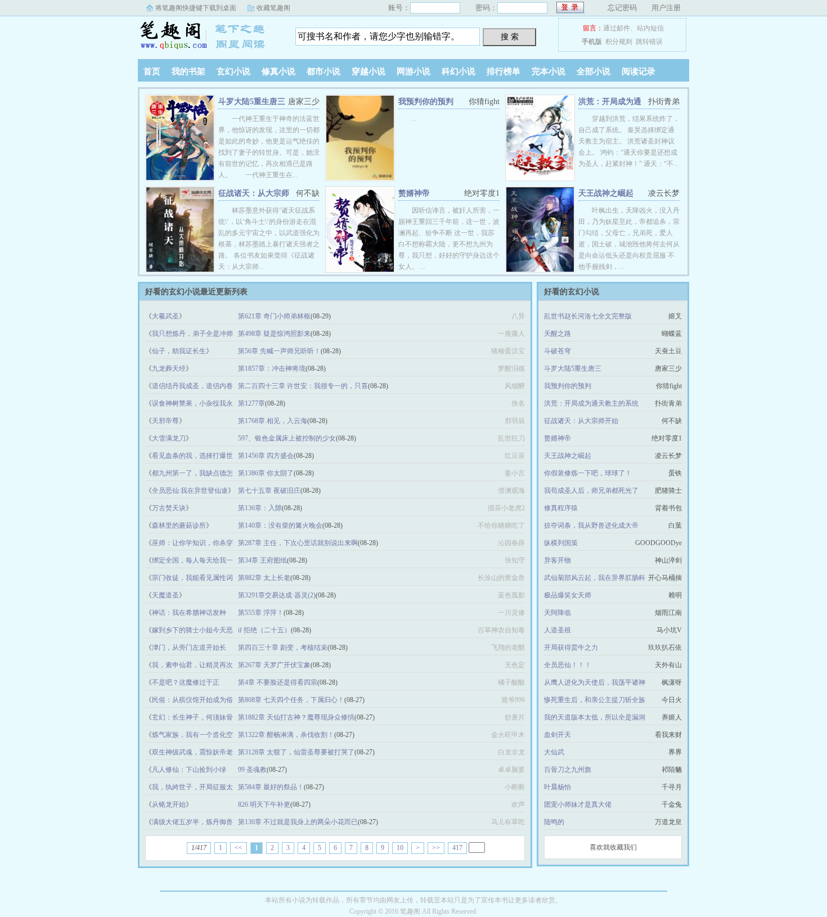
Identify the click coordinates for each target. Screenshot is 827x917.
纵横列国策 (561, 543)
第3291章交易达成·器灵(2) (277, 595)
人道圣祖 (557, 630)
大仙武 (554, 752)
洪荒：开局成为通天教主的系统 (591, 403)
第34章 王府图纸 (262, 560)
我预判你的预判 (425, 101)
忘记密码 (622, 7)
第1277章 (251, 403)
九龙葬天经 (169, 368)
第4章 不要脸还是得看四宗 (277, 682)
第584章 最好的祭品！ (271, 787)
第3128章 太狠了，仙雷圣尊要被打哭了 (296, 752)
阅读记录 (638, 71)
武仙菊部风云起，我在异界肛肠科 (594, 578)
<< (238, 848)
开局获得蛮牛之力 (571, 647)
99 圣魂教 (252, 770)
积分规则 (618, 42)
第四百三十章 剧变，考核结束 (282, 647)
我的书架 (188, 71)
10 (400, 848)
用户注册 (666, 7)
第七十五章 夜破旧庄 (269, 491)
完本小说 (548, 71)
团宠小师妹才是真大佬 (578, 804)
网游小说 (413, 71)
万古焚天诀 (169, 508)
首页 (151, 71)
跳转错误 (649, 42)
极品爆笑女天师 (567, 595)
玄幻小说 (233, 71)
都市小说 (323, 71)
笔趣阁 (208, 36)
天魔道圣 (165, 595)
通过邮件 (616, 28)
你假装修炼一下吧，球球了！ (588, 473)
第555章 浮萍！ (261, 613)
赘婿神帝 (414, 193)
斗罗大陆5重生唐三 (251, 101)
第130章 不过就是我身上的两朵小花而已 (298, 822)
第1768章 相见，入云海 (272, 421)
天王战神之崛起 (605, 193)
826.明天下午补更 (264, 804)
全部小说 (593, 71)
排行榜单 (503, 71)
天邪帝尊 (165, 421)
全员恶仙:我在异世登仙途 (190, 491)
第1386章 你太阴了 (266, 473)
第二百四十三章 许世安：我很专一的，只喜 (303, 386)
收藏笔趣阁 (273, 8)
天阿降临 (557, 613)
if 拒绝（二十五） (264, 630)
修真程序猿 (561, 508)
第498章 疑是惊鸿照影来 (274, 334)
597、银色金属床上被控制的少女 (287, 438)
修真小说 (278, 71)
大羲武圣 (165, 316)
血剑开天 (557, 735)
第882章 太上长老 (264, 578)
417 (457, 848)
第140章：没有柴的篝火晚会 (280, 525)
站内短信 (650, 28)
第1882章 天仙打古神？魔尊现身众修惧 (296, 717)
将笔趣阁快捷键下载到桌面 (195, 8)
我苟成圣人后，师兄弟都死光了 (591, 491)
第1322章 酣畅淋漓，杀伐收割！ (286, 735)
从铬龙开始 (169, 804)
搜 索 (510, 36)
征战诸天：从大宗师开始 (581, 421)
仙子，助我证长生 (179, 351)
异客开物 (557, 560)
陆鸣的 (554, 822)
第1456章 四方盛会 (266, 456)
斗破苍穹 (557, 351)
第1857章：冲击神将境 (271, 368)
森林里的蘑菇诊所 (179, 525)
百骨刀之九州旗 (567, 770)
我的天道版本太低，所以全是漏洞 (594, 717)
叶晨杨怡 (557, 787)
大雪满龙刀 (169, 438)
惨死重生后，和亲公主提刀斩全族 (594, 700)
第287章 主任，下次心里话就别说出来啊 (298, 543)
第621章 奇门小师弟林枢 (274, 316)
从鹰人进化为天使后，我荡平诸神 (594, 682)
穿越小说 (368, 71)
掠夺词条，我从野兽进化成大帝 (591, 525)
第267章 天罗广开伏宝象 (274, 665)
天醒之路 (557, 334)
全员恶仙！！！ (567, 665)
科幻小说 (458, 71)
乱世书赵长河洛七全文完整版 (588, 316)
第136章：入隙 (260, 508)
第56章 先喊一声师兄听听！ (279, 351)
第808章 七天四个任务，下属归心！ (291, 700)
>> (436, 848)
